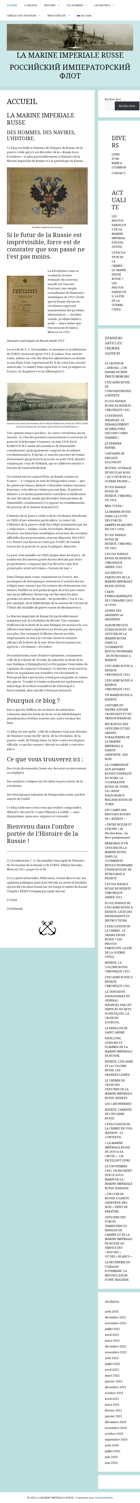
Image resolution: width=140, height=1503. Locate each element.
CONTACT (118, 173)
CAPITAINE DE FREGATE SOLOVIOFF (115, 457)
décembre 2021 (115, 1387)
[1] (62, 371)
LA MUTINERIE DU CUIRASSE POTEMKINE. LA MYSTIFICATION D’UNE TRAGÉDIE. (117, 1271)
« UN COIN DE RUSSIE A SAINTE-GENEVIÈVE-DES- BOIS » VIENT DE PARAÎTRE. (117, 1202)
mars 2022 (112, 1375)
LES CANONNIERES (118, 1104)
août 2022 (112, 1358)
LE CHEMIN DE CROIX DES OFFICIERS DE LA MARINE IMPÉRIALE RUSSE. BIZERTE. (118, 1089)
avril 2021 (112, 1399)
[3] (56, 507)
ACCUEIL (12, 5)
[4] (46, 664)
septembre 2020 (116, 1439)
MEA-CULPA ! (114, 506)
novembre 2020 (116, 1428)
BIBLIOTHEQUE (56, 15)
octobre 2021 (114, 1393)
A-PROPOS (30, 5)
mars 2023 (112, 1340)
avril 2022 (112, 1370)
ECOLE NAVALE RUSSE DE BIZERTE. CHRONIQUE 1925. (118, 405)
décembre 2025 (115, 1317)
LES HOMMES (75, 5)
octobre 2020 (114, 1434)
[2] (43, 503)
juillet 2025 (112, 1329)
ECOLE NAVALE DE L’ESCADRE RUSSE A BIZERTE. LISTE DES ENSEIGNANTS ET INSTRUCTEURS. (119, 911)
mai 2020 (111, 1463)
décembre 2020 (115, 1422)
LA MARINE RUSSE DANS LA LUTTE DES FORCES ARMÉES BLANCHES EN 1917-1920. (118, 520)
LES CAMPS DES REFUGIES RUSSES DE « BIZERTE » (117, 814)
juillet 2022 (112, 1364)
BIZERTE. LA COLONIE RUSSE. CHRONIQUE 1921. (118, 967)
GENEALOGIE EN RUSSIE (21, 15)
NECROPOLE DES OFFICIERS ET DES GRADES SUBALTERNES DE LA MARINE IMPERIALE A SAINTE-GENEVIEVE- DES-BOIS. (117, 741)
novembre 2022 (116, 1352)
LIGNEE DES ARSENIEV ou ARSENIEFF (114, 615)
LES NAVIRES (102, 5)
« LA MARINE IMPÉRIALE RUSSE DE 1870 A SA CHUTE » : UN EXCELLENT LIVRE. (118, 1151)
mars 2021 (112, 1404)
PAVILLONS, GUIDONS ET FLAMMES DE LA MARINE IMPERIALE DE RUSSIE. (118, 1047)
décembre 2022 (115, 1346)
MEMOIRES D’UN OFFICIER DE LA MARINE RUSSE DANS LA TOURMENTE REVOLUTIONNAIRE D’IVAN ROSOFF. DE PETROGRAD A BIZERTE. (119, 860)
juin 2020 (111, 1457)
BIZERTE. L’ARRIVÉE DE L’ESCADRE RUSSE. (118, 1114)
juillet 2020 (112, 1451)
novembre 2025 (116, 1323)
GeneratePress (104, 1497)
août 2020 (112, 1445)
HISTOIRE (50, 5)
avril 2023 (112, 1335)
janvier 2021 (113, 1416)
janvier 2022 (113, 1381)
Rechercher (113, 99)
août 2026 (112, 1311)
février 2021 (113, 1410)
